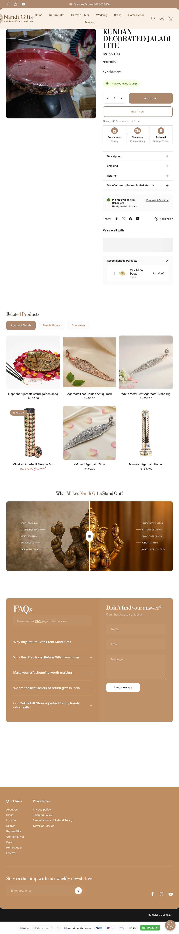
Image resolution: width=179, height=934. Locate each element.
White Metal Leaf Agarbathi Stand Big (145, 394)
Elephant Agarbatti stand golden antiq (33, 394)
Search (10, 825)
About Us (12, 809)
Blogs (9, 815)
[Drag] (89, 536)
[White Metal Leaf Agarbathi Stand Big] (146, 362)
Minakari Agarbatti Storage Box (33, 464)
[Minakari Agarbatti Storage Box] (33, 433)
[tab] (21, 325)
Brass (9, 842)
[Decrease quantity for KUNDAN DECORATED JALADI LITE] (107, 98)
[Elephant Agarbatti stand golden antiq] (33, 362)
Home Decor (14, 847)
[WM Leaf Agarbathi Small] (89, 433)
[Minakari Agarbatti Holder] (146, 433)
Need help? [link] (166, 218)
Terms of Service (43, 825)
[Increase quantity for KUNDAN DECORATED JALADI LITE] (122, 98)
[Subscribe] (78, 890)
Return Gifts (13, 831)
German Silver (15, 836)
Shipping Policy (42, 815)
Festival (11, 853)
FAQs (38, 621)
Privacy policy (42, 809)
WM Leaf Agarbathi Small (89, 464)
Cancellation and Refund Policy (52, 820)
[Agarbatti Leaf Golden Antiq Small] (89, 362)
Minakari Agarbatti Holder (146, 464)
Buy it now (137, 111)
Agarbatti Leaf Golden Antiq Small (89, 394)
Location (11, 820)
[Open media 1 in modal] (51, 73)
